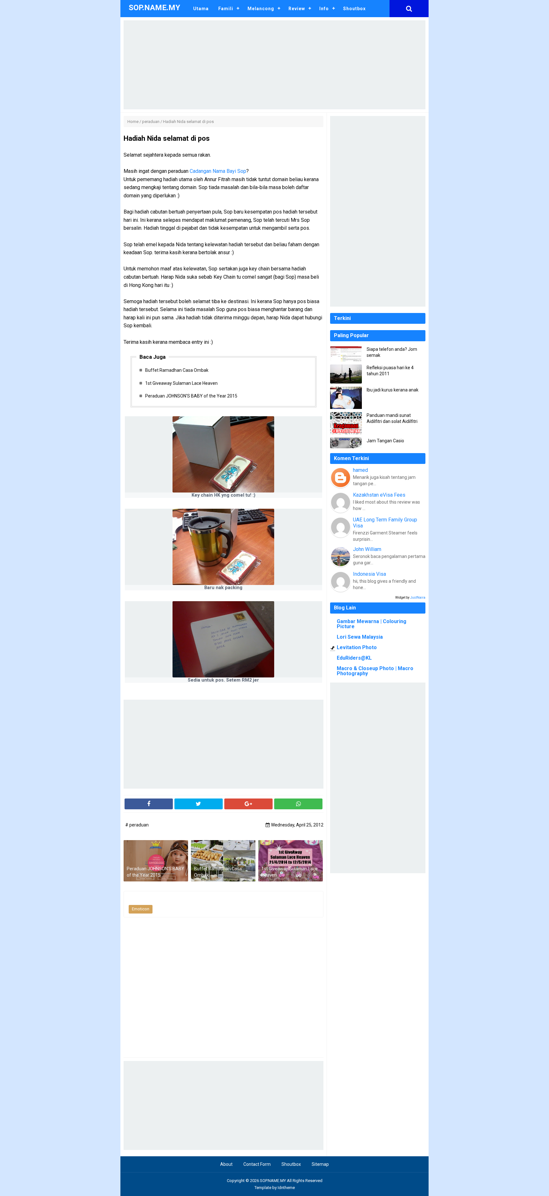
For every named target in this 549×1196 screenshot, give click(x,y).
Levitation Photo (357, 647)
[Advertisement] (274, 64)
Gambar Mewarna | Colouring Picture (371, 623)
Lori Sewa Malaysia (360, 637)
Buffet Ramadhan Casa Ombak (176, 370)
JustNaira (417, 597)
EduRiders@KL (354, 658)
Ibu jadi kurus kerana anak (392, 389)
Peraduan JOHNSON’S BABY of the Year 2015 (191, 395)
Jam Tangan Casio (385, 440)
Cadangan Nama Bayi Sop (218, 171)
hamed (360, 470)
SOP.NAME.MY (273, 1180)
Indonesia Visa (369, 574)
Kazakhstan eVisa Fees (379, 495)
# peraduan (137, 824)
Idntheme (286, 1187)
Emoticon (140, 909)
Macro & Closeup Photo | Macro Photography (375, 670)
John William (367, 549)
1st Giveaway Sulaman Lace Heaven (181, 383)
